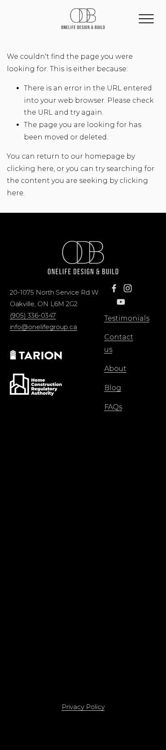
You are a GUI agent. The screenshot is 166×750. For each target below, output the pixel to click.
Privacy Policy (83, 707)
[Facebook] (114, 288)
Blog (112, 388)
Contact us (118, 343)
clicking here (30, 169)
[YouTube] (121, 302)
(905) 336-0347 (33, 315)
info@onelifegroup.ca (43, 327)
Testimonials (126, 318)
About (115, 369)
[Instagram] (127, 288)
